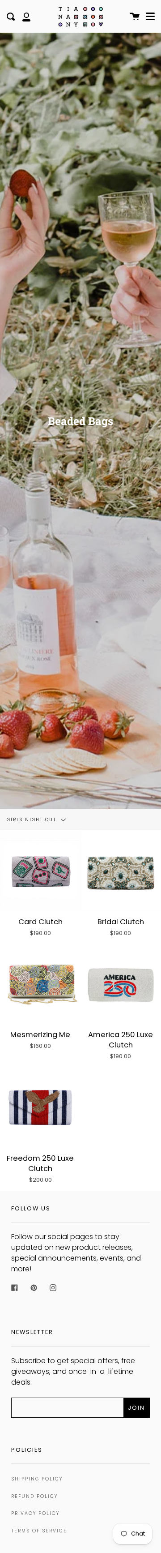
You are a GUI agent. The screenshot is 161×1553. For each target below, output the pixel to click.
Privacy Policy (35, 1513)
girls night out (33, 819)
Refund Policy (34, 1496)
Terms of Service (39, 1530)
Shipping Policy (37, 1479)
